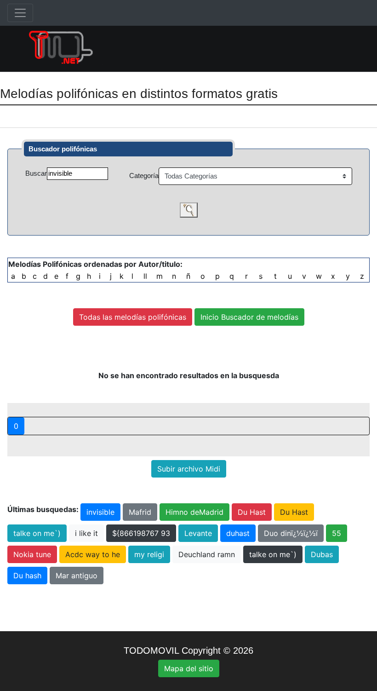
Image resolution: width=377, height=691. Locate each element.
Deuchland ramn (206, 554)
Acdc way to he (92, 554)
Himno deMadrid (194, 512)
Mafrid (140, 512)
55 (336, 533)
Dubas (322, 554)
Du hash (27, 575)
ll (145, 276)
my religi (149, 554)
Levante (198, 533)
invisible (100, 512)
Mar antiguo (76, 575)
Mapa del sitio (188, 668)
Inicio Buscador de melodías (249, 317)
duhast (238, 533)
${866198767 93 (141, 533)
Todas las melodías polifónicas (132, 317)
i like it (86, 533)
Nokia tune (32, 554)
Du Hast (252, 512)
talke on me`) (37, 533)
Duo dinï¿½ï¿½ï (291, 533)
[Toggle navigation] (20, 13)
